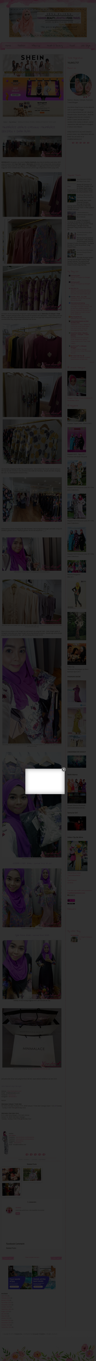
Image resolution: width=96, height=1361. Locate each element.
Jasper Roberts (32, 793)
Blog (36, 793)
